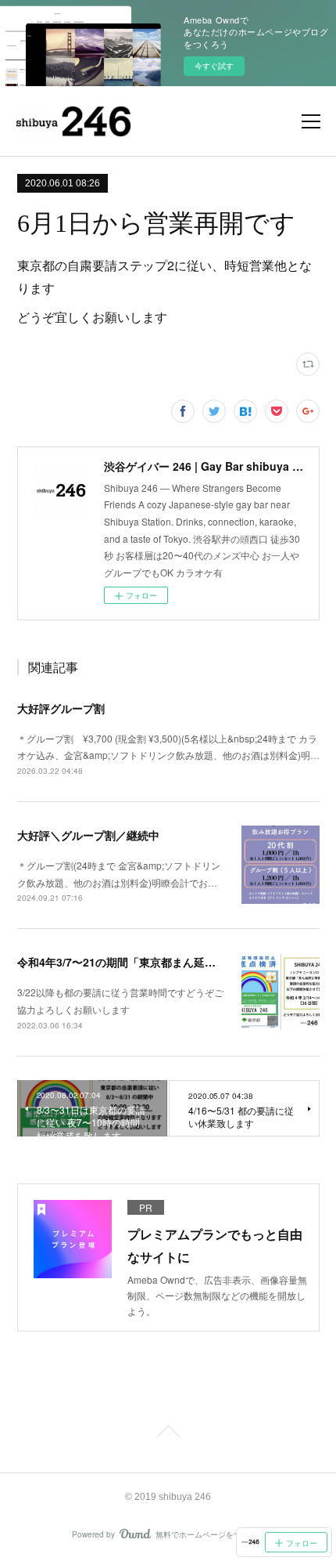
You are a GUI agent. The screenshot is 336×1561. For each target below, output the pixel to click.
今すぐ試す (214, 65)
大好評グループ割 (61, 708)
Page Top (168, 1434)
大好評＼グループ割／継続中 (88, 835)
